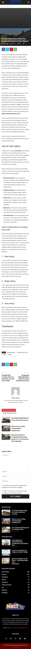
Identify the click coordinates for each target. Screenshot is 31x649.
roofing (9, 354)
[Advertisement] (15, 18)
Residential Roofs (11, 352)
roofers (4, 354)
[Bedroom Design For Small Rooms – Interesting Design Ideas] (6, 561)
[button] (3, 2)
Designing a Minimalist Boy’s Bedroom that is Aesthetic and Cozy (22, 378)
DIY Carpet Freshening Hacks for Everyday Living (20, 528)
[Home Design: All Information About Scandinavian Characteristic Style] (6, 542)
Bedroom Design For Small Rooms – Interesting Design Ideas (20, 560)
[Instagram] (11, 638)
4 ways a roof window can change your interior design (20, 551)
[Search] (28, 2)
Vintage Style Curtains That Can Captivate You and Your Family (8, 378)
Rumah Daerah (15, 647)
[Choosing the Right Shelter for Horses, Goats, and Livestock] (6, 420)
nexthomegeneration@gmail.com (19, 628)
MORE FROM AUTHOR (9, 413)
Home (2, 6)
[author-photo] (15, 395)
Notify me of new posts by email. (12, 493)
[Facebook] (3, 49)
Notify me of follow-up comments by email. (15, 491)
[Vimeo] (20, 638)
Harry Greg (5, 43)
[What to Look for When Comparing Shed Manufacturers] (6, 428)
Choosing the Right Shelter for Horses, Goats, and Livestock (19, 512)
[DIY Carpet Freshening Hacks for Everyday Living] (6, 530)
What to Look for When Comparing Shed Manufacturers (18, 428)
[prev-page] (3, 445)
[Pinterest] (11, 49)
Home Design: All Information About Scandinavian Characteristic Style (20, 542)
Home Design (9, 6)
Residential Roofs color (22, 352)
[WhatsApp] (15, 49)
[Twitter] (7, 49)
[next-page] (5, 445)
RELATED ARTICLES (9, 410)
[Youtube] (25, 638)
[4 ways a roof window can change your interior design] (6, 552)
